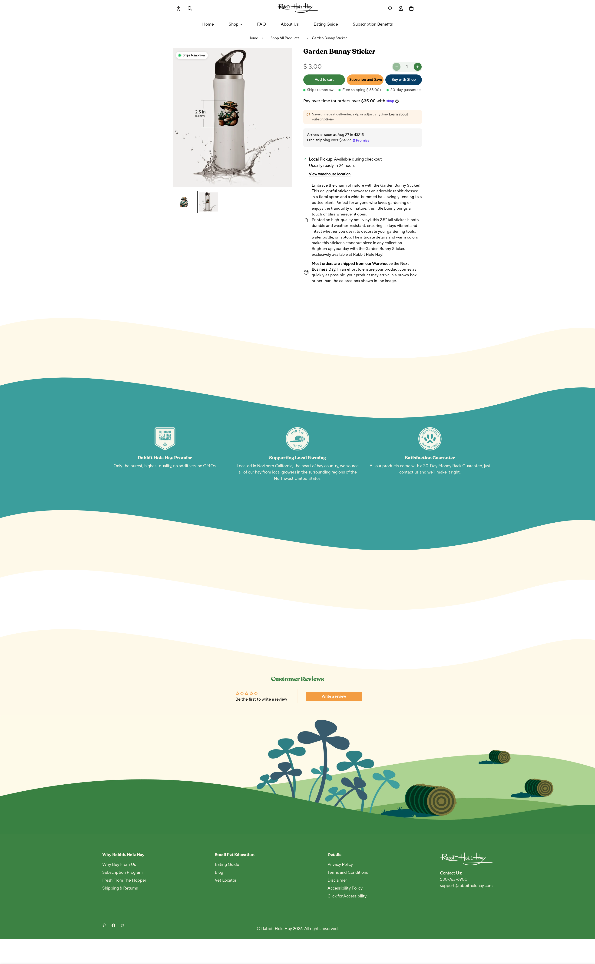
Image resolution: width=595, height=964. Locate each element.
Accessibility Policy (345, 888)
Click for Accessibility (347, 896)
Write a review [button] (334, 696)
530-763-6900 (453, 879)
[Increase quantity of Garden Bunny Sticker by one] (418, 67)
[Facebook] (113, 925)
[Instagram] (123, 925)
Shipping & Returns (120, 888)
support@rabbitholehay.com (466, 885)
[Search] (190, 8)
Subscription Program (122, 872)
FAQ (261, 24)
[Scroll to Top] (586, 938)
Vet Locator (225, 880)
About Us (290, 24)
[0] (411, 8)
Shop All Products (285, 38)
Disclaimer (337, 880)
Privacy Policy (340, 864)
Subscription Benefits (373, 24)
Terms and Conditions (347, 872)
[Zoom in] (282, 58)
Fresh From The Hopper (124, 880)
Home (208, 24)
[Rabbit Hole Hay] (297, 8)
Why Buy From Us (119, 864)
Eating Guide (326, 24)
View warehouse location (329, 174)
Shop (233, 24)
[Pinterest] (104, 925)
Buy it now (403, 79)
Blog (219, 872)
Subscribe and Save (365, 79)
